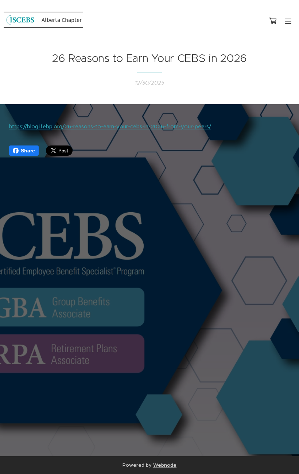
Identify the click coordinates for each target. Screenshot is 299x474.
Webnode (164, 465)
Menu (288, 20)
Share (28, 151)
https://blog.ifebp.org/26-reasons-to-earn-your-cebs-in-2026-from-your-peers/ (110, 126)
